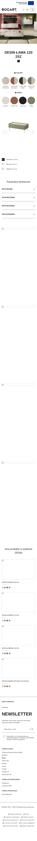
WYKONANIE (7, 189)
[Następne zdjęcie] (32, 132)
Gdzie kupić (5, 760)
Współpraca (5, 783)
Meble (4, 758)
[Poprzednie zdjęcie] (5, 132)
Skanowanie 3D (6, 774)
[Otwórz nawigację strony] (32, 9)
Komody (4, 584)
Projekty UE (5, 771)
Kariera (4, 766)
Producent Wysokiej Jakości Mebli (12, 752)
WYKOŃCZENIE (8, 197)
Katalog (4, 763)
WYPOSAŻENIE (8, 206)
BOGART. (5, 755)
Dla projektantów (7, 794)
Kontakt (4, 769)
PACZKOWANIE (8, 214)
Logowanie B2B (6, 786)
